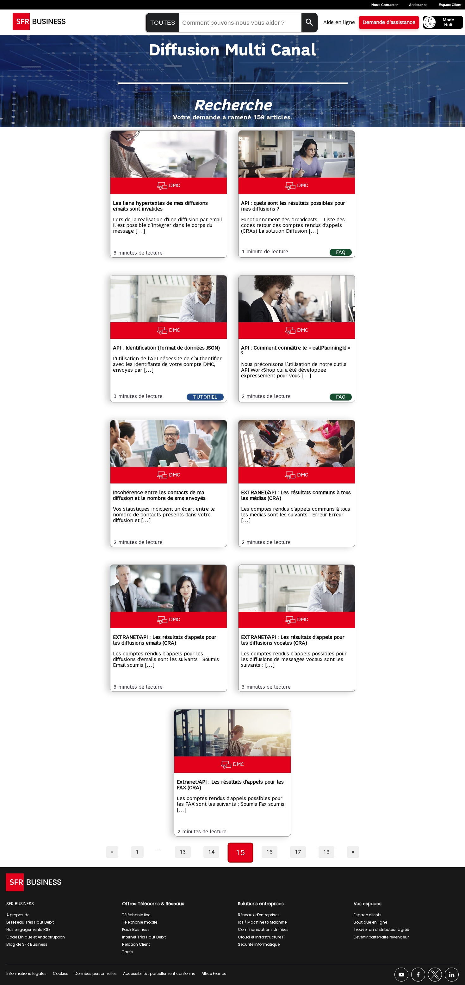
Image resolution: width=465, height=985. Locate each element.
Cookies (60, 973)
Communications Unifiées (263, 929)
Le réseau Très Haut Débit (30, 922)
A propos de (17, 915)
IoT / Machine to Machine (262, 922)
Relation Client (136, 944)
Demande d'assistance (389, 22)
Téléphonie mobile (139, 922)
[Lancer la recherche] (309, 22)
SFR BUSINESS (20, 903)
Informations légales (26, 973)
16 (269, 852)
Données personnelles (96, 973)
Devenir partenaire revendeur (381, 937)
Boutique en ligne (370, 922)
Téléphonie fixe (136, 915)
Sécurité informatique (259, 944)
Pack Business (136, 929)
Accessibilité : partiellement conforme (159, 973)
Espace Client (450, 5)
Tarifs (127, 952)
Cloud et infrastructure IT (261, 937)
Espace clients (367, 915)
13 (183, 852)
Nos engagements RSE (28, 929)
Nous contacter (384, 5)
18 (326, 852)
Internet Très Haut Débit (144, 937)
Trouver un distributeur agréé (381, 929)
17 (298, 852)
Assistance (418, 5)
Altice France (214, 973)
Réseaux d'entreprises (259, 915)
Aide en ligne (339, 22)
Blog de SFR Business (26, 944)
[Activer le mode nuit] (443, 22)
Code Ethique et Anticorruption (35, 937)
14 (211, 852)
